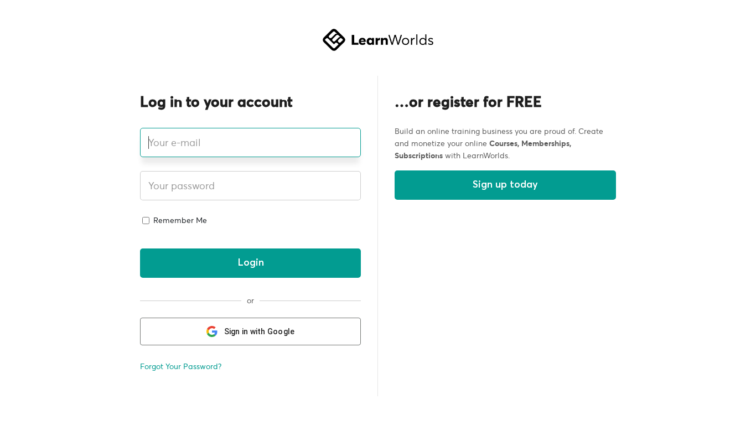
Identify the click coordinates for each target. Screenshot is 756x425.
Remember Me (179, 220)
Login (250, 263)
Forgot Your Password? (180, 366)
